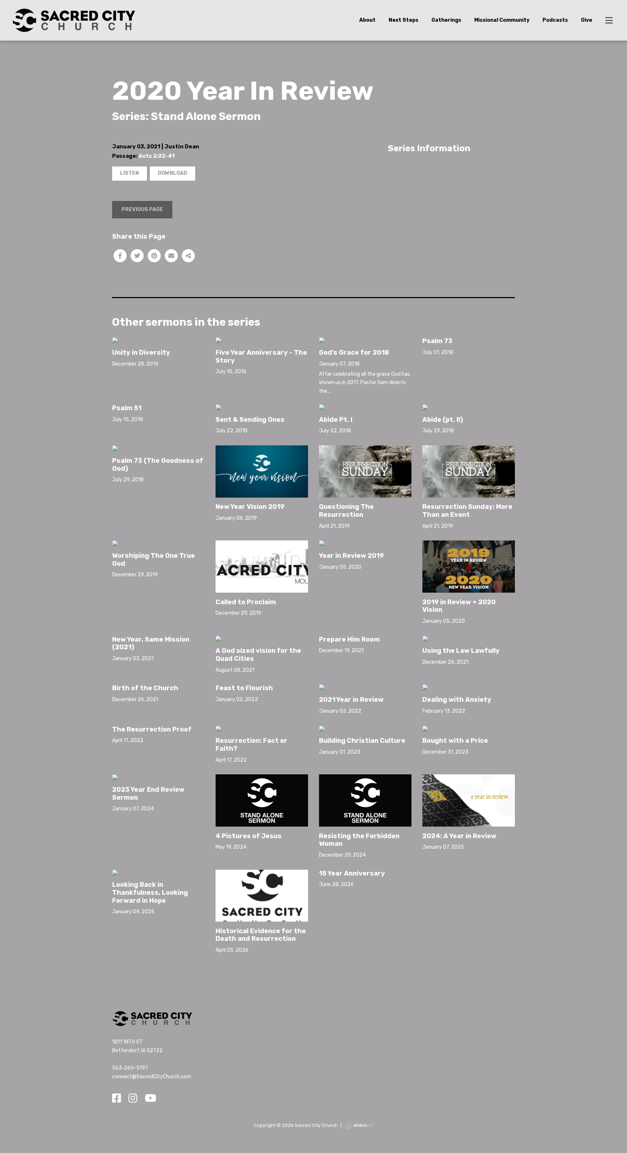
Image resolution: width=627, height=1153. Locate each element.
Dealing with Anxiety (456, 700)
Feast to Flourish (244, 688)
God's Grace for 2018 (354, 353)
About (367, 20)
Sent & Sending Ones (250, 420)
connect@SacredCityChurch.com (151, 1077)
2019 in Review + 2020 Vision (459, 606)
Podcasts (555, 20)
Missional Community (501, 20)
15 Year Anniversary (352, 873)
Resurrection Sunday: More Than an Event (467, 511)
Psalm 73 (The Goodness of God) (157, 465)
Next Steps (403, 20)
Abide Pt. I (335, 420)
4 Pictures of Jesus (249, 836)
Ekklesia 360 (359, 1125)
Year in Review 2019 (351, 556)
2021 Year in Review (351, 700)
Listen (129, 173)
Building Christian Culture (362, 741)
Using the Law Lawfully (461, 651)
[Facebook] (116, 1098)
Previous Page (142, 209)
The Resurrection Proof (152, 729)
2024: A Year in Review (459, 836)
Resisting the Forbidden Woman (359, 840)
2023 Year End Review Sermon (148, 794)
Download (172, 173)
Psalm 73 (437, 341)
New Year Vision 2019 (250, 507)
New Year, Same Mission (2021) (150, 643)
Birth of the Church (145, 688)
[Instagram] (133, 1098)
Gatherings (446, 20)
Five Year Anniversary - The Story (261, 357)
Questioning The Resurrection (346, 511)
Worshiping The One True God (153, 560)
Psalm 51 (127, 408)
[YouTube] (150, 1098)
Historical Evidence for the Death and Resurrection (261, 935)
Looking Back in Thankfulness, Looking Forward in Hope (150, 892)
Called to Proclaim (246, 602)
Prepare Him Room (349, 639)
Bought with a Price (455, 741)
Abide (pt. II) (442, 420)
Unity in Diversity (141, 353)
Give (586, 20)
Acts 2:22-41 (157, 156)
